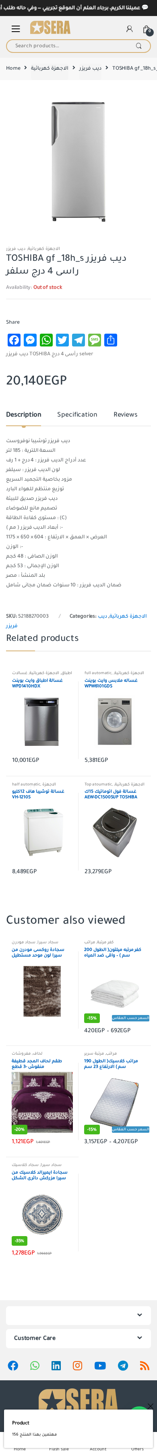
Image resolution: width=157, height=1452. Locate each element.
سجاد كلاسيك (25, 1165)
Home (13, 68)
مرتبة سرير (94, 1053)
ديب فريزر (90, 68)
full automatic (98, 673)
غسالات (19, 673)
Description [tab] (23, 415)
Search (138, 46)
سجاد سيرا (47, 942)
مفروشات (21, 1053)
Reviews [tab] (126, 415)
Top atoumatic (98, 784)
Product (20, 1423)
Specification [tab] (77, 415)
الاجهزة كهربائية (49, 68)
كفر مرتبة (105, 942)
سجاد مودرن (23, 942)
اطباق (66, 673)
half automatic (26, 784)
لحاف (37, 1053)
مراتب (89, 942)
